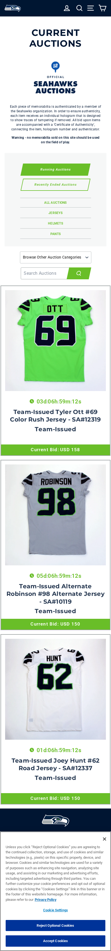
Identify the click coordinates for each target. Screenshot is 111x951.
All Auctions (55, 203)
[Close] (104, 839)
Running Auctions (55, 169)
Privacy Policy (45, 900)
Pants (55, 234)
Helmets (55, 223)
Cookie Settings (55, 910)
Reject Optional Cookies (55, 925)
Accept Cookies (55, 941)
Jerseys (55, 213)
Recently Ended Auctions (55, 184)
